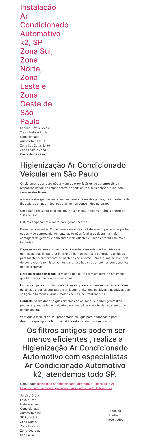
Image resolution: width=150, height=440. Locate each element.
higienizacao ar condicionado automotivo (63, 384)
